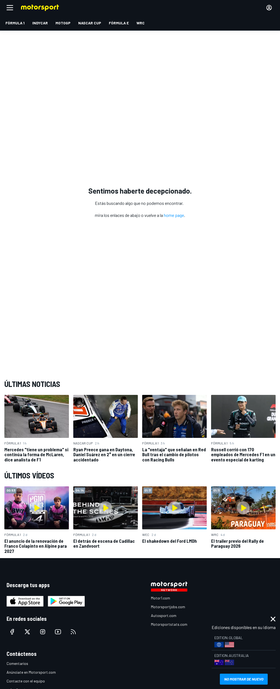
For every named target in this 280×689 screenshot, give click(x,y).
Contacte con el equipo (26, 681)
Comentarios (17, 663)
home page (174, 215)
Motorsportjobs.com (168, 606)
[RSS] (73, 631)
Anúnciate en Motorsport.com (31, 672)
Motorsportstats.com (169, 624)
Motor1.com (160, 598)
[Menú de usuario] (269, 7)
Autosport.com (163, 615)
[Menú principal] (9, 7)
